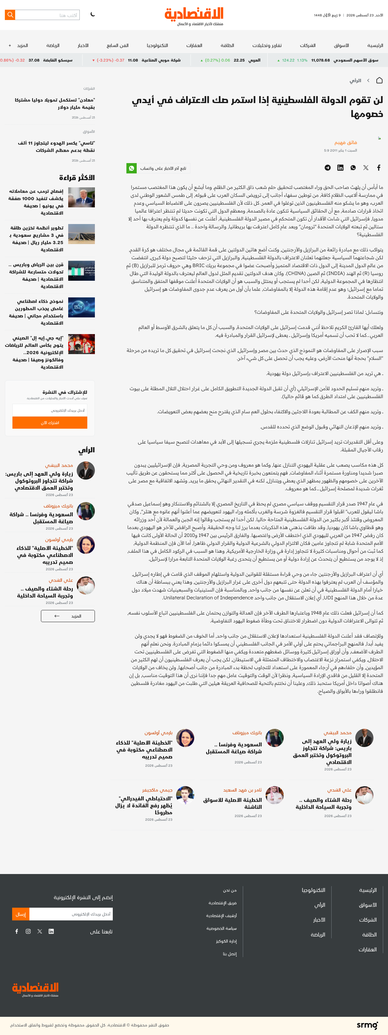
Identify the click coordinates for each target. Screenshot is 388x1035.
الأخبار (83, 45)
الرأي (355, 80)
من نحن (230, 890)
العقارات (194, 45)
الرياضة (52, 45)
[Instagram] (28, 931)
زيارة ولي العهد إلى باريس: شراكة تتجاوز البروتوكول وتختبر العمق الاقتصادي (322, 751)
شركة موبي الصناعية (189, 59)
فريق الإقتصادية (223, 902)
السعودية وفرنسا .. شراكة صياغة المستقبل (234, 747)
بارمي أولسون (158, 732)
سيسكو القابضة (86, 59)
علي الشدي (339, 789)
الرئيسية (375, 45)
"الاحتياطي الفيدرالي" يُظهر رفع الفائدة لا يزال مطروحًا (143, 805)
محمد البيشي (338, 732)
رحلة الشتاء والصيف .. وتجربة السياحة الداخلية (324, 803)
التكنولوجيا (157, 45)
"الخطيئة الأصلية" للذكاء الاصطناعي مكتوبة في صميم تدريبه (144, 749)
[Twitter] (39, 931)
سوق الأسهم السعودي (355, 59)
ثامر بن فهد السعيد (242, 789)
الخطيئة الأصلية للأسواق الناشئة (232, 803)
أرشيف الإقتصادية (221, 915)
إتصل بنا (230, 953)
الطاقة (227, 45)
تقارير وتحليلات (267, 45)
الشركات (308, 45)
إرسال (21, 914)
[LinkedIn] (51, 931)
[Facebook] (16, 931)
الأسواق (341, 45)
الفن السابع (118, 45)
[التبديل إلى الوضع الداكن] (92, 15)
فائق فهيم (346, 142)
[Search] (10, 15)
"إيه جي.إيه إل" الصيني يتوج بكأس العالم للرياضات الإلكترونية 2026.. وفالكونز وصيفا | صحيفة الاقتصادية (34, 352)
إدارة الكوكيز (226, 940)
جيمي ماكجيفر (157, 789)
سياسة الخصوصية (221, 928)
